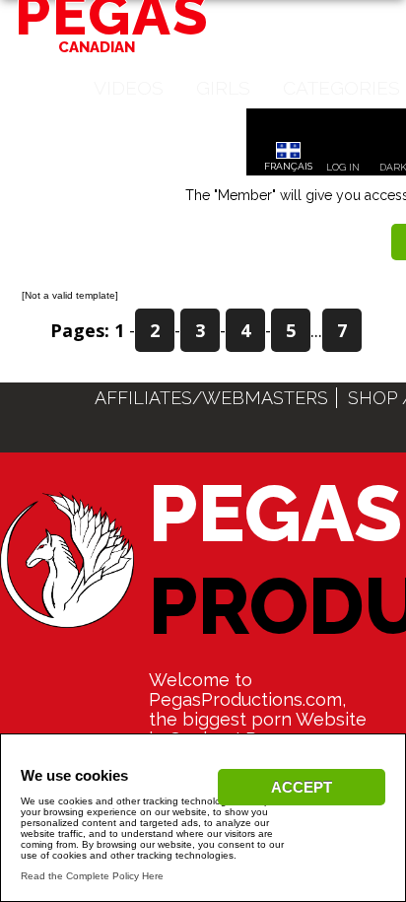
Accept (301, 787)
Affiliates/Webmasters (211, 397)
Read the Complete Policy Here (92, 875)
